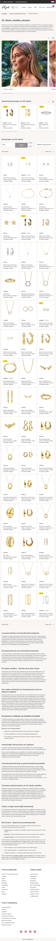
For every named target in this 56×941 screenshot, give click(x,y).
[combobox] (17, 7)
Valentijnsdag (33, 876)
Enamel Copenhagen (9, 837)
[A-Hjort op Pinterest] (30, 931)
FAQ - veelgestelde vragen (8, 922)
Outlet (3, 891)
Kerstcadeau (33, 887)
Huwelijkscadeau (34, 896)
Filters (3, 144)
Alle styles (4, 894)
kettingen (31, 855)
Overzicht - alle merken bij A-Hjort (18, 13)
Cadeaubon (4, 911)
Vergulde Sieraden (34, 889)
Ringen (3, 878)
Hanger (3, 887)
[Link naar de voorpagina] (5, 7)
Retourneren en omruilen (7, 916)
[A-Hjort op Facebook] (21, 931)
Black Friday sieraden (35, 885)
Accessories (5, 889)
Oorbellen (4, 876)
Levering (4, 909)
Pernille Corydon (8, 830)
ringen (25, 855)
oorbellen (16, 855)
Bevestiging (33, 878)
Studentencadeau (34, 883)
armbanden (21, 855)
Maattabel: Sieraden (6, 925)
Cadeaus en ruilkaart (6, 914)
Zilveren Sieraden (34, 891)
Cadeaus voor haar (34, 894)
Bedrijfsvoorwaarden (6, 920)
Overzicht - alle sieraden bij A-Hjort (10, 874)
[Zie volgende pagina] (53, 151)
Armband (4, 880)
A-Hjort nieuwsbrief (6, 907)
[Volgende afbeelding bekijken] (53, 38)
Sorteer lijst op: (30, 144)
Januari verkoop (34, 874)
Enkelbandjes (5, 885)
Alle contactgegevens (28, 939)
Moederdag (33, 880)
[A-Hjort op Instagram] (26, 931)
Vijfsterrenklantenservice (16, 1)
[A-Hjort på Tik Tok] (35, 931)
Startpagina (4, 13)
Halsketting (4, 883)
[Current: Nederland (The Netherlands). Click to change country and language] (52, 2)
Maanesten (7, 834)
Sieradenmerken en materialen (9, 918)
